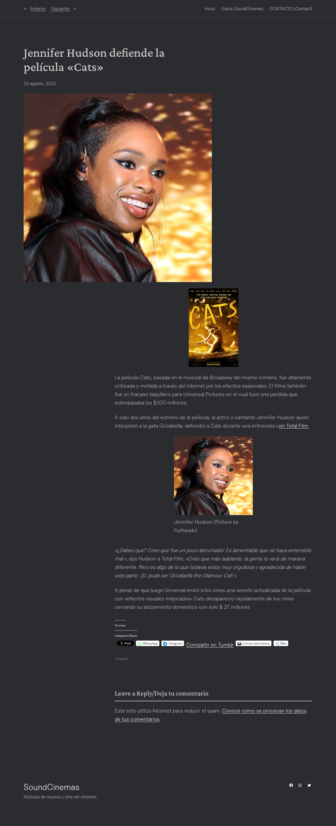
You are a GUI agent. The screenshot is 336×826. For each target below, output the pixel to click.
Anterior (38, 8)
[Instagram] (300, 785)
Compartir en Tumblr (210, 643)
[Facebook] (291, 785)
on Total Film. (294, 426)
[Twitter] (309, 785)
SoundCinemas (52, 787)
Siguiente (60, 8)
